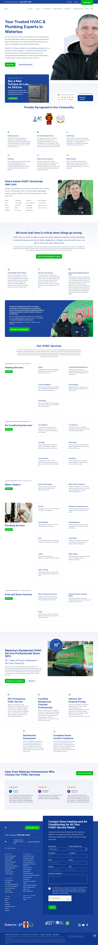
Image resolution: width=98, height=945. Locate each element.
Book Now (87, 2)
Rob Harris (74, 791)
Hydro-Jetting (43, 570)
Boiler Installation (9, 858)
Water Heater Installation (77, 484)
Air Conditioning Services (45, 136)
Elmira (16, 208)
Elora (6, 203)
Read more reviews (85, 773)
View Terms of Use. (63, 893)
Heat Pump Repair (10, 868)
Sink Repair (26, 879)
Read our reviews (82, 98)
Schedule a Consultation (19, 329)
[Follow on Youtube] (83, 925)
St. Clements (42, 203)
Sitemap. (42, 934)
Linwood (28, 200)
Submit (52, 907)
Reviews (7, 910)
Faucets (40, 506)
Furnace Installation (44, 385)
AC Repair (41, 442)
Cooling (37, 9)
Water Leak (26, 889)
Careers (7, 902)
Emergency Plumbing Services (78, 506)
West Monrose (43, 208)
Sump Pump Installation (29, 881)
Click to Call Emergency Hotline (49, 256)
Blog (92, 9)
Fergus (7, 205)
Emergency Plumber (28, 858)
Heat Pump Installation (11, 866)
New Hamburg (30, 203)
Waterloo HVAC (9, 872)
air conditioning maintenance (37, 48)
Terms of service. (56, 934)
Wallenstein (29, 210)
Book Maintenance (25, 64)
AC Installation (43, 425)
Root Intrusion (27, 897)
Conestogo (18, 203)
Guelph (7, 208)
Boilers (40, 367)
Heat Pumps (46, 9)
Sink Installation (27, 877)
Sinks (40, 538)
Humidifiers (72, 458)
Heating (29, 9)
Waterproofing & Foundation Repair (78, 595)
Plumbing (67, 9)
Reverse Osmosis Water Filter (31, 875)
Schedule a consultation (16, 322)
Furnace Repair (73, 385)
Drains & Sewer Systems (45, 159)
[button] (67, 923)
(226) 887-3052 (25, 2)
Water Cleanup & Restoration (47, 594)
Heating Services (13, 136)
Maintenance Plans (78, 9)
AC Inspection (73, 425)
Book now (9, 371)
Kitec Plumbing (43, 522)
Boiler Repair (8, 860)
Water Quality (73, 554)
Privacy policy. (48, 934)
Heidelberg (29, 205)
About (87, 9)
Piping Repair (26, 871)
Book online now (32, 828)
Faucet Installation (28, 860)
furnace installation (19, 48)
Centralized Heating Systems (78, 367)
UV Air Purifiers (43, 458)
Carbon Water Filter (28, 856)
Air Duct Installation (10, 856)
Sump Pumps (73, 538)
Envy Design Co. (81, 936)
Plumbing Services (28, 873)
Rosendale (29, 208)
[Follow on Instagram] (79, 925)
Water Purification (28, 891)
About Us (31, 681)
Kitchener (17, 205)
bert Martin (45, 791)
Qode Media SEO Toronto (78, 935)
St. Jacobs (18, 210)
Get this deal (13, 98)
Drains (40, 612)
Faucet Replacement (29, 862)
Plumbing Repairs (74, 522)
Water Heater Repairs (45, 484)
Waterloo (7, 210)
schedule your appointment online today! (22, 319)
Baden (6, 200)
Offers (7, 908)
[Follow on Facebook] (87, 925)
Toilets (40, 554)
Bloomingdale (42, 200)
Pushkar (15, 791)
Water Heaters (57, 9)
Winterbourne (42, 205)
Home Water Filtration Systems (29, 864)
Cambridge (18, 200)
